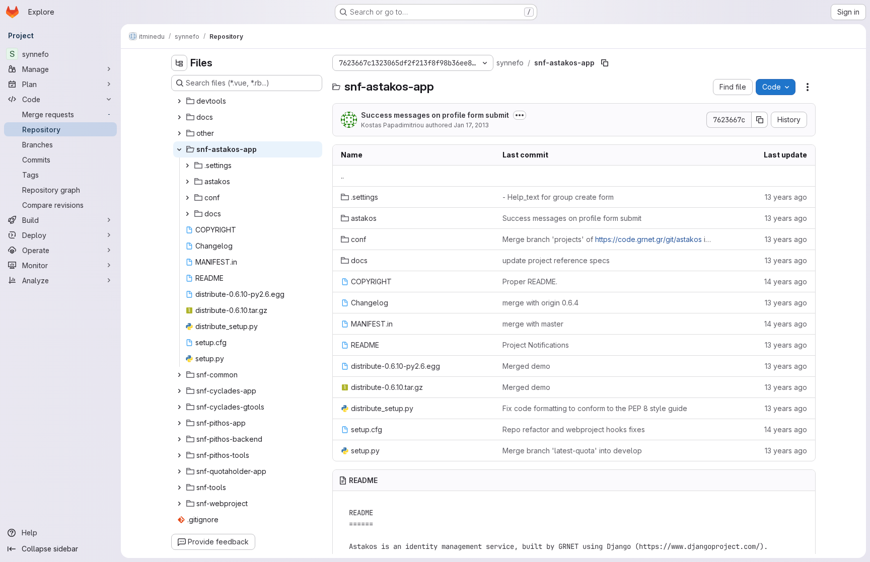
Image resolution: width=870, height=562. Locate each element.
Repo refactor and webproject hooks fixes (573, 429)
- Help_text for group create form (558, 197)
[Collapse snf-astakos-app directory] (179, 149)
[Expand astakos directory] (187, 182)
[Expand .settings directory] (187, 165)
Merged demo (526, 366)
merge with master (532, 323)
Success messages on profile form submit (435, 115)
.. (342, 176)
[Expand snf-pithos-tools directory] (179, 455)
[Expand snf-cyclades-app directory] (179, 391)
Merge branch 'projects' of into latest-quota (607, 239)
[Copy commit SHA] (760, 120)
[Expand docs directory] (179, 117)
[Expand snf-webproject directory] (179, 504)
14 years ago (785, 281)
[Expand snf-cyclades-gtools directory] (179, 407)
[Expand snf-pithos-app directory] (179, 423)
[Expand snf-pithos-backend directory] (179, 439)
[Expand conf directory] (187, 198)
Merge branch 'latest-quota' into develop (572, 450)
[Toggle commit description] (519, 115)
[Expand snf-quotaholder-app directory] (179, 471)
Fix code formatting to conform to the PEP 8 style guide (594, 408)
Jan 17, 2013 (471, 125)
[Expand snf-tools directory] (179, 487)
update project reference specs (556, 260)
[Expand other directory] (179, 133)
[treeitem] (247, 101)
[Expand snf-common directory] (179, 375)
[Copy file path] (605, 63)
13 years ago (786, 197)
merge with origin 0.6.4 (540, 302)
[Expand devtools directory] (179, 101)
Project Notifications (535, 345)
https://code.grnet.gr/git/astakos (648, 239)
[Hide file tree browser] (179, 63)
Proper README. (529, 281)
